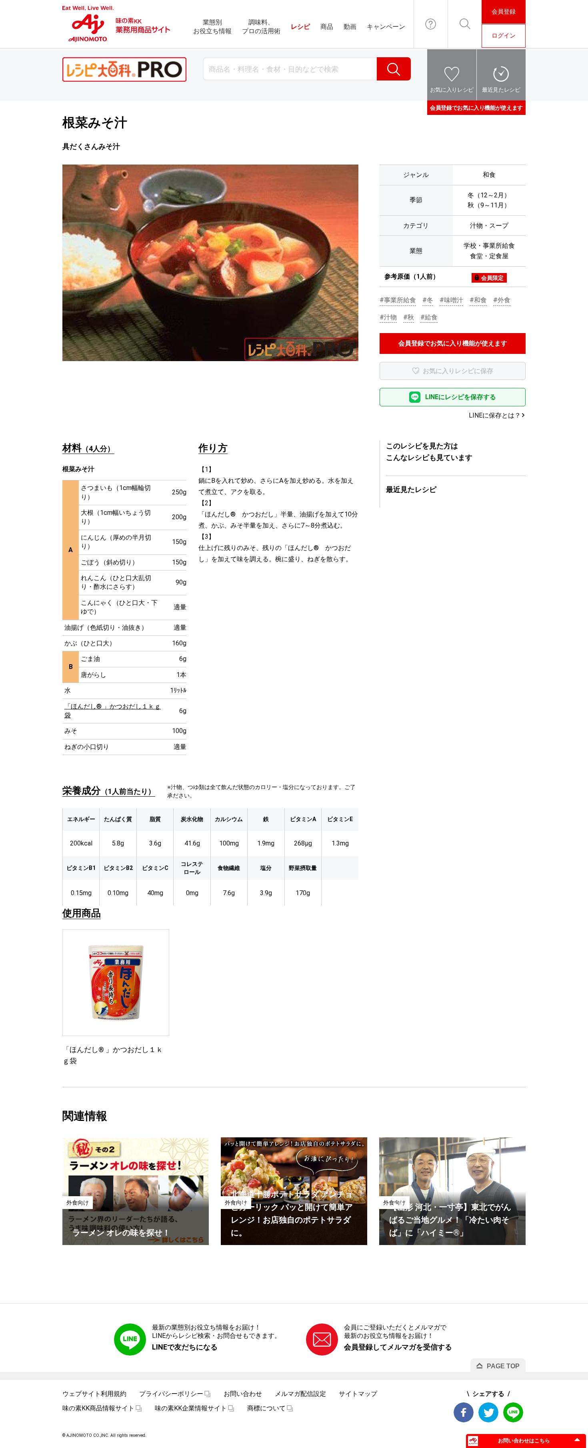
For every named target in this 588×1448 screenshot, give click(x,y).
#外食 (501, 300)
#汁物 (388, 317)
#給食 (429, 317)
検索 (394, 68)
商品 (326, 26)
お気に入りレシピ (452, 89)
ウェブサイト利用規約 (94, 1394)
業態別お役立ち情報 (212, 26)
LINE (513, 1412)
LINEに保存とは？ (495, 415)
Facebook (464, 1412)
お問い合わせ (431, 24)
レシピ (300, 26)
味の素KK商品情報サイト (98, 1408)
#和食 (478, 300)
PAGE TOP (503, 1366)
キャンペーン (386, 26)
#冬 (427, 300)
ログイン (504, 35)
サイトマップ (358, 1394)
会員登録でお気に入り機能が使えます (476, 107)
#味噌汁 (451, 300)
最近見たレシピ (501, 89)
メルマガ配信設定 (300, 1394)
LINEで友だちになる (185, 1347)
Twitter (488, 1412)
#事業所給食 (398, 300)
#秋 (408, 317)
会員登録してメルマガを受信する (398, 1347)
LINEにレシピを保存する (460, 397)
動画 (350, 26)
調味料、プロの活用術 (261, 26)
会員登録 (504, 11)
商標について (266, 1408)
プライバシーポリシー (171, 1394)
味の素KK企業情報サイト (191, 1408)
